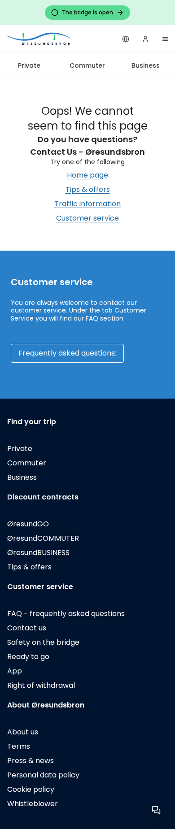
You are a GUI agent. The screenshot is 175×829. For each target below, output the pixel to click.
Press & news (30, 760)
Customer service (87, 218)
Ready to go (28, 656)
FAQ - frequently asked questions (66, 613)
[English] (126, 39)
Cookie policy (30, 789)
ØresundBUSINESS (38, 552)
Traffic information (87, 204)
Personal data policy (43, 775)
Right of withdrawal (41, 685)
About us (22, 732)
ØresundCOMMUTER (43, 538)
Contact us (26, 628)
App (14, 671)
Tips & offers (88, 189)
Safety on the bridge (43, 642)
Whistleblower (32, 804)
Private (29, 65)
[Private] (39, 38)
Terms (18, 746)
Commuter (87, 65)
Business (145, 65)
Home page (87, 175)
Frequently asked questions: (67, 353)
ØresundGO (28, 524)
